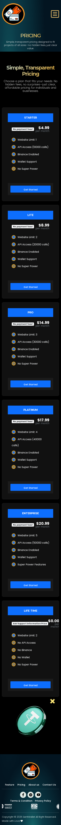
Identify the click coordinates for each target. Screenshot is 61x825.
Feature (9, 784)
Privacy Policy (43, 800)
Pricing (21, 784)
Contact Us (49, 784)
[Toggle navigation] (55, 14)
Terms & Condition (21, 800)
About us (33, 784)
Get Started (31, 189)
